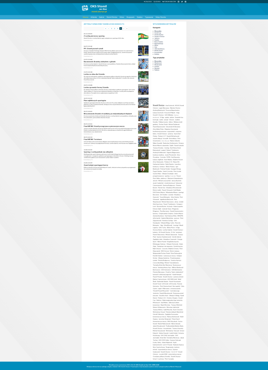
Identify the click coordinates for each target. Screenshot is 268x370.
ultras (176, 202)
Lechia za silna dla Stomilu (94, 74)
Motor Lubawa (174, 251)
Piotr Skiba (156, 178)
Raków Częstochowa (159, 279)
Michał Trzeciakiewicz (172, 263)
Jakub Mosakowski (159, 326)
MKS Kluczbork (172, 321)
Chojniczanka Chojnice (166, 213)
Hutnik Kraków (158, 256)
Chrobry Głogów (172, 298)
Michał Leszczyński (164, 180)
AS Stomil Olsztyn (164, 232)
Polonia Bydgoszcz (164, 260)
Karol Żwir (177, 134)
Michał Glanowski (171, 234)
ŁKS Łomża (172, 284)
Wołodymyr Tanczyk (172, 331)
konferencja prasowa (159, 131)
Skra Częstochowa (159, 347)
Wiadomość (158, 63)
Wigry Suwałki (157, 143)
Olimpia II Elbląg (174, 295)
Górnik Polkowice (158, 314)
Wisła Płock (171, 227)
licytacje (170, 206)
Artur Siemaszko (158, 162)
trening (166, 148)
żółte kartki (156, 218)
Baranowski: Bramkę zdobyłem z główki (99, 62)
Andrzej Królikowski (159, 152)
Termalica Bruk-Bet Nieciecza (162, 265)
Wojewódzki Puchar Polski (161, 253)
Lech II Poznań (167, 345)
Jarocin (155, 180)
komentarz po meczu (159, 317)
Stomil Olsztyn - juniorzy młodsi (173, 277)
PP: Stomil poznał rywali (93, 49)
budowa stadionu (158, 155)
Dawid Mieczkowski (166, 293)
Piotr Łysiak (177, 171)
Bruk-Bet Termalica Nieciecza (169, 338)
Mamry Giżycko (175, 141)
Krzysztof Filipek (169, 113)
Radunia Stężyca (178, 345)
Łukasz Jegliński (158, 159)
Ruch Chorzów (178, 310)
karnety (155, 213)
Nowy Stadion (158, 42)
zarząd (166, 120)
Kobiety (156, 54)
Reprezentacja (158, 43)
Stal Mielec (164, 302)
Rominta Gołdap (167, 220)
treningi (175, 225)
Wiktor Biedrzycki (177, 267)
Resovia (177, 223)
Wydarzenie (158, 65)
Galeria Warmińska (167, 218)
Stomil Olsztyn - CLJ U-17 (169, 352)
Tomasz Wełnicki (176, 305)
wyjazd (163, 150)
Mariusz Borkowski (173, 317)
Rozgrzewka (170, 347)
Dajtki (171, 145)
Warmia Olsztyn (175, 108)
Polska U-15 (168, 162)
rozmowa (178, 131)
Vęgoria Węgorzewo (173, 152)
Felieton (156, 70)
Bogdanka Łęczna (173, 241)
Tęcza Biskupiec (165, 197)
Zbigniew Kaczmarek (171, 129)
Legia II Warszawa (163, 288)
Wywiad (156, 68)
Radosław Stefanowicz (170, 143)
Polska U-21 (162, 298)
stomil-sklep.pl (157, 138)
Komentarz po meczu (160, 321)
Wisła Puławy (170, 166)
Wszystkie (157, 31)
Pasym (179, 176)
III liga (178, 227)
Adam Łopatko (178, 206)
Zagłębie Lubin (157, 239)
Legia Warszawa (164, 108)
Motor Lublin (157, 190)
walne (161, 120)
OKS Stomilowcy (159, 49)
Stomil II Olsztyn (159, 36)
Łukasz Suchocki (158, 113)
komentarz (156, 305)
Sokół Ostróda (168, 171)
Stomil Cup (157, 33)
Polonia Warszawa (159, 272)
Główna (85, 17)
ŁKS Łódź (165, 284)
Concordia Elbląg (158, 263)
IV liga (162, 117)
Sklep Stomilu (161, 17)
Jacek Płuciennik (170, 155)
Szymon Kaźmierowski (164, 237)
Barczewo (156, 195)
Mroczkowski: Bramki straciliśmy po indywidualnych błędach (108, 114)
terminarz (179, 232)
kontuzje (155, 120)
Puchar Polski (163, 124)
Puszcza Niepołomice (172, 110)
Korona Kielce (157, 230)
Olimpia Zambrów (163, 258)
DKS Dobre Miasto (159, 192)
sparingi (181, 192)
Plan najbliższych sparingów (95, 100)
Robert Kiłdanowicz (159, 307)
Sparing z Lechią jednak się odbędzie (98, 152)
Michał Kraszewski (159, 331)
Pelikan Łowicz (163, 122)
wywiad (170, 195)
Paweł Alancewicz (159, 234)
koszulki (165, 138)
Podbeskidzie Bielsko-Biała (174, 326)
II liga (177, 113)
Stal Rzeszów (175, 157)
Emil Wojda (177, 190)
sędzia (167, 117)
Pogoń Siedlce (157, 171)
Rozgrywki (130, 17)
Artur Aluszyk (165, 141)
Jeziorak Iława (166, 209)
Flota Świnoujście (176, 253)
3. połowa (160, 359)
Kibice (122, 17)
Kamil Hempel (176, 274)
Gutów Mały (157, 173)
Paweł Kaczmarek (175, 281)
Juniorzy (157, 38)
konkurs (162, 166)
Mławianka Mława (172, 192)
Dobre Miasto (178, 213)
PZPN (168, 157)
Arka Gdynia (175, 197)
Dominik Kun (179, 117)
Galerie (101, 17)
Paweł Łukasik (179, 145)
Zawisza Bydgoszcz (169, 185)
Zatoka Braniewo (158, 216)
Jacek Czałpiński (158, 183)
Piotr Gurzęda (169, 359)
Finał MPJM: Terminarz (93, 139)
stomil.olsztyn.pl (169, 183)
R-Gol (173, 232)
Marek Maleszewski (164, 324)
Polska (155, 136)
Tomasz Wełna (158, 310)
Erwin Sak (173, 176)
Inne (155, 47)
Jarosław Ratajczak (164, 319)
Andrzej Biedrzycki (159, 110)
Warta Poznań (161, 241)
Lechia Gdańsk (167, 230)
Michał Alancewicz (168, 202)
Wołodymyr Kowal (159, 312)
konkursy (156, 166)
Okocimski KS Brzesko (173, 127)
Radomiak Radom (162, 281)
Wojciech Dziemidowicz (175, 178)
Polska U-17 (162, 136)
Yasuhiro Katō (163, 295)
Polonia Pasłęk (165, 169)
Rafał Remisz (169, 164)
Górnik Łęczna (178, 246)
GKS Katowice (166, 270)
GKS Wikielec (169, 115)
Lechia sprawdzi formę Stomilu (96, 87)
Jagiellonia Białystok (166, 199)
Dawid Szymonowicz (176, 211)
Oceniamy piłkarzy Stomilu (161, 356)
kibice (171, 122)
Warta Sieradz (175, 324)
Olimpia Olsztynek (172, 244)
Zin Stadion (164, 195)
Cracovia (165, 248)
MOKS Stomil (158, 50)
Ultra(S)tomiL (168, 225)
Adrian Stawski (164, 333)
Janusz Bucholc (176, 180)
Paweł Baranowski (159, 127)
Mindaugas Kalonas (159, 244)
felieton (159, 300)
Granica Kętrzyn (176, 260)
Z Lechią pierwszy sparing (94, 36)
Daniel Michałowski (173, 136)
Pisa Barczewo (164, 211)
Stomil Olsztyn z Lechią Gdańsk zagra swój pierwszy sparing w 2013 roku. (104, 38)
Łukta (172, 223)
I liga (161, 225)
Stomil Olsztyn (112, 17)
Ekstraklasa (173, 138)
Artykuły (94, 17)
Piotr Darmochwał (166, 286)
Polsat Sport (176, 319)
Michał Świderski (174, 124)
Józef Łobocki (169, 105)
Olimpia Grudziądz (168, 173)
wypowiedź (171, 131)
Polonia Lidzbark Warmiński (174, 312)
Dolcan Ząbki (157, 209)
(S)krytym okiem (174, 302)
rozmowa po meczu (169, 256)
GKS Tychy (162, 227)
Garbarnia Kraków (159, 164)
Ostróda (163, 157)
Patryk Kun (161, 188)
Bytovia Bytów (161, 206)
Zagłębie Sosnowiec (171, 314)
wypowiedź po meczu (165, 349)
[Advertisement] (148, 9)
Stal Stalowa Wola (171, 216)
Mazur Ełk (176, 162)
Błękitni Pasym (178, 159)
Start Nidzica (168, 159)
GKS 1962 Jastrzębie (167, 335)
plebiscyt (164, 178)
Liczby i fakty (157, 342)
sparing (167, 176)
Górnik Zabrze (176, 237)
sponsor (176, 218)
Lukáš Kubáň (173, 333)
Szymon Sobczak (175, 340)
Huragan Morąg (176, 169)
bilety (155, 134)
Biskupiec (156, 225)
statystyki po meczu (174, 354)
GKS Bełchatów (176, 270)
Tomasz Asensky (177, 328)
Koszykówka (158, 52)
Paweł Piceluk (157, 277)
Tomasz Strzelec (158, 148)
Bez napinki (176, 286)
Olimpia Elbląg (165, 223)
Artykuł (156, 66)
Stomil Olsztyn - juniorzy (165, 134)
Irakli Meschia (167, 310)
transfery (178, 164)
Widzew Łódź (178, 122)
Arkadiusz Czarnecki (169, 239)
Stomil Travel (157, 284)
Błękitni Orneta (173, 248)
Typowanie (149, 17)
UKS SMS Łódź (172, 279)
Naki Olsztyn (157, 248)
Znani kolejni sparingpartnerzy (96, 165)
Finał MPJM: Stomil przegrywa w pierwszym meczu (104, 126)
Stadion (139, 17)
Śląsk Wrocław (165, 305)
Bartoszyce (156, 270)
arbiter (172, 117)
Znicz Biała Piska (158, 129)
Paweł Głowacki (167, 190)
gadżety (155, 124)
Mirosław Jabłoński (173, 307)
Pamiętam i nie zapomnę (165, 246)
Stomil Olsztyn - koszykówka (162, 328)
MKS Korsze (165, 251)
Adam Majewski (167, 342)
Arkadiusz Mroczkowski (173, 188)
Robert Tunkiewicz (172, 150)
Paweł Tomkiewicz (169, 204)
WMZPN (180, 216)
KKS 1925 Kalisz (164, 340)
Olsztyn (171, 120)
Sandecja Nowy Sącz (164, 267)
